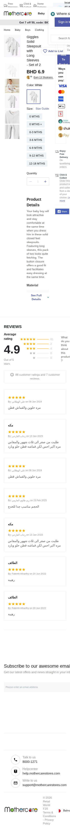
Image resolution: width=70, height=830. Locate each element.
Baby (17, 30)
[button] (53, 51)
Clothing (39, 30)
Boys (27, 30)
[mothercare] (19, 13)
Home (7, 30)
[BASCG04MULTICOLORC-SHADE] (33, 96)
